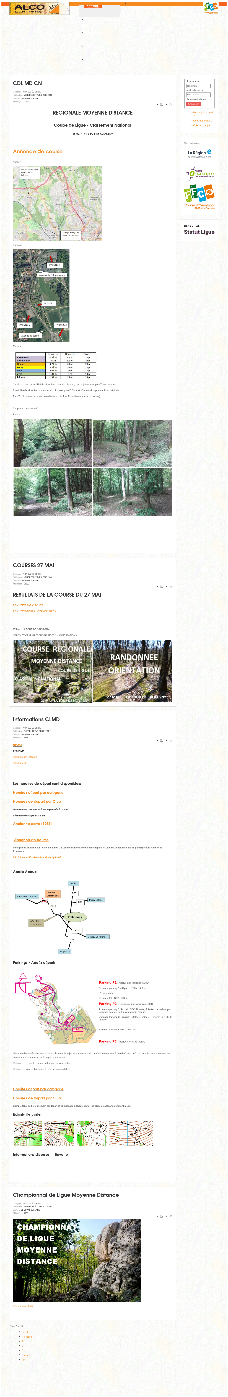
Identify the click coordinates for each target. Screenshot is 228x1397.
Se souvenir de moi (196, 99)
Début (25, 1332)
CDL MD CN (27, 83)
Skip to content (136, 4)
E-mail (170, 104)
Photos (17, 745)
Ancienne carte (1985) (32, 823)
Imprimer (161, 104)
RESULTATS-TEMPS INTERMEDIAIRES (34, 611)
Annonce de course (38, 151)
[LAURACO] (199, 181)
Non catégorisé (32, 92)
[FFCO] (199, 208)
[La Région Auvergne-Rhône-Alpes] (199, 162)
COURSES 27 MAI (33, 565)
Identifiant (194, 81)
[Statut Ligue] (199, 234)
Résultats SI (19, 763)
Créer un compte (201, 125)
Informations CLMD (36, 719)
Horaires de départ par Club (37, 801)
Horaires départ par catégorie (38, 792)
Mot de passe (196, 90)
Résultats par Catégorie (25, 757)
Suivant (26, 1355)
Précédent (27, 1336)
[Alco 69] (39, 8)
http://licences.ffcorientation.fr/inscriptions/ (37, 857)
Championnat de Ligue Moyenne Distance (66, 1194)
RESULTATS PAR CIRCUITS (28, 605)
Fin (23, 1359)
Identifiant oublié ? (202, 120)
